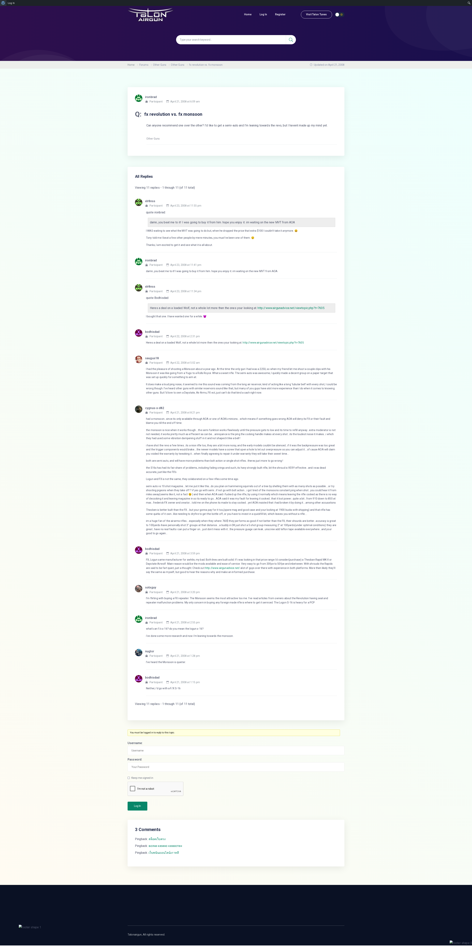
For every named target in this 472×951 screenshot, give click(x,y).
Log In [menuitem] (11, 2)
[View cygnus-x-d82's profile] (140, 410)
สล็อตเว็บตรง (157, 839)
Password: (135, 759)
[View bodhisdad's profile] (140, 334)
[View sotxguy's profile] (140, 589)
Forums (143, 64)
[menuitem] (3, 3)
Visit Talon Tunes (316, 14)
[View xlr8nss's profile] (140, 203)
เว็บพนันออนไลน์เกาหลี (164, 852)
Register (280, 14)
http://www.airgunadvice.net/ (222, 568)
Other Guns (159, 64)
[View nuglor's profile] (140, 653)
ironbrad (151, 97)
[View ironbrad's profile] (140, 262)
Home (248, 14)
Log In (264, 14)
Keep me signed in (142, 777)
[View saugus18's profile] (140, 360)
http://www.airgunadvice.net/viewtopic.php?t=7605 (291, 308)
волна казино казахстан (165, 846)
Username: (135, 743)
